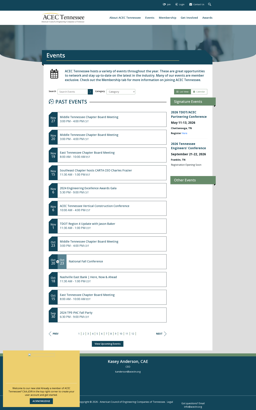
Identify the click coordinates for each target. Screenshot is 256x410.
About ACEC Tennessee (125, 17)
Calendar (200, 91)
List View (183, 91)
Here (184, 133)
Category (100, 91)
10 (121, 333)
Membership (167, 17)
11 (126, 333)
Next (159, 333)
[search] (90, 92)
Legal (170, 401)
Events (149, 17)
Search (52, 91)
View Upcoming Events (108, 343)
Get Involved (189, 17)
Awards (207, 17)
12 (132, 333)
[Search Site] (210, 4)
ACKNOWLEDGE (41, 401)
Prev (55, 333)
